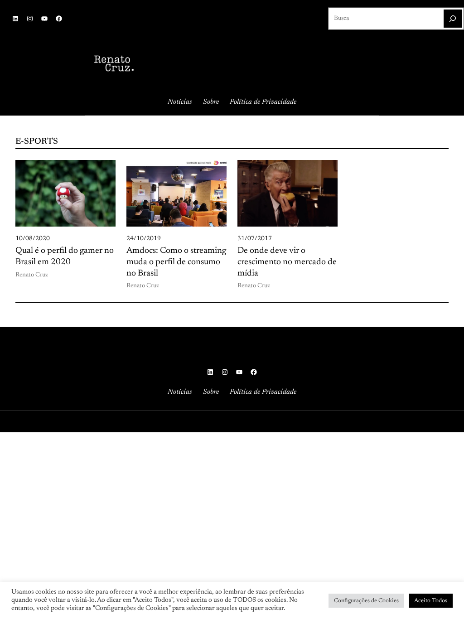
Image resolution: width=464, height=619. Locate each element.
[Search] (453, 19)
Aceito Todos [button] (430, 601)
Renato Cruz (31, 275)
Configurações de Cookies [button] (366, 601)
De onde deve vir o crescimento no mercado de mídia (287, 262)
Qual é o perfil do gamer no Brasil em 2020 (64, 256)
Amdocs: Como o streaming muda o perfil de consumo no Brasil (176, 262)
